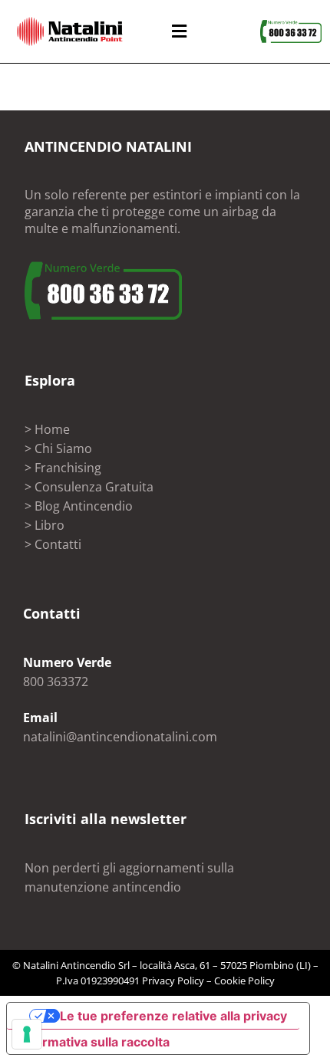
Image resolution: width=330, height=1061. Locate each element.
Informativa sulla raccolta (94, 1042)
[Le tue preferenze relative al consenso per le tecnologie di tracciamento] (26, 1034)
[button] (178, 31)
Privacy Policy (173, 980)
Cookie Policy (244, 980)
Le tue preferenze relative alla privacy (173, 1015)
